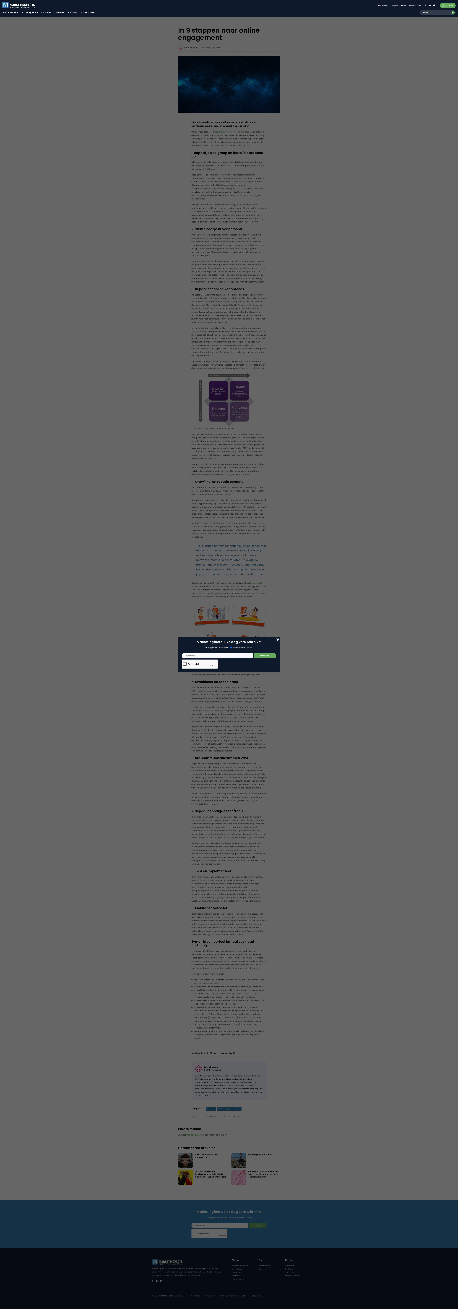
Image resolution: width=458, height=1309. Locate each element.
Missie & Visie (415, 5)
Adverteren (383, 5)
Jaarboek (59, 12)
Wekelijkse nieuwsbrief (242, 648)
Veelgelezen (32, 12)
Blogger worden (399, 5)
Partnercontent (88, 12)
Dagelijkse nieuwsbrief (218, 648)
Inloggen (449, 5)
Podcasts (72, 12)
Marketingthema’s (12, 12)
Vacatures (46, 12)
